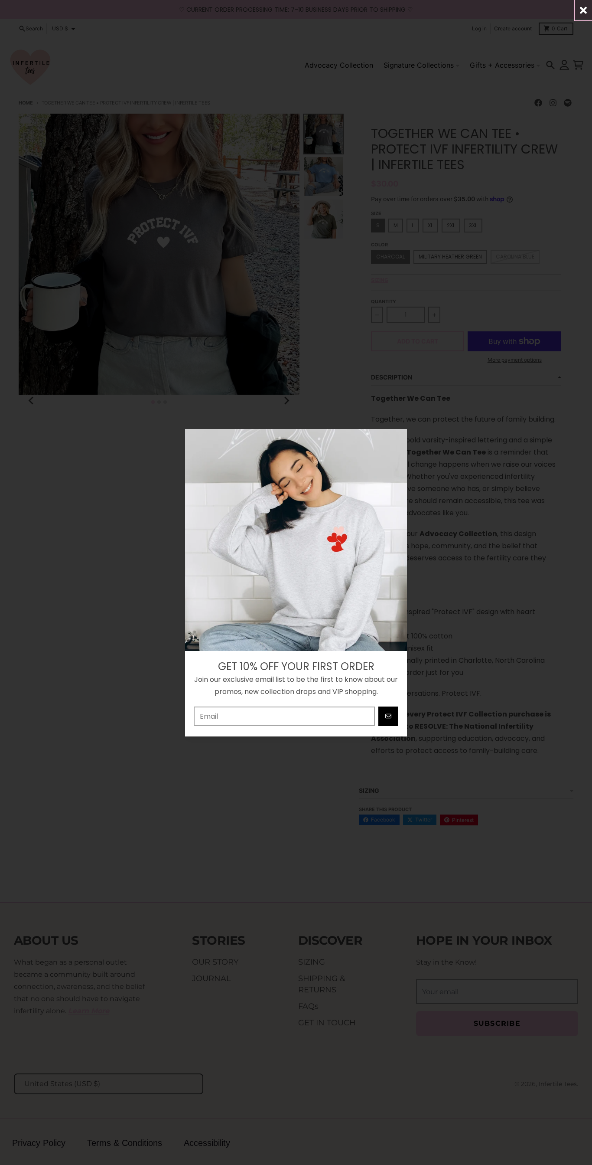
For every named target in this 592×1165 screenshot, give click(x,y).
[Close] (583, 10)
